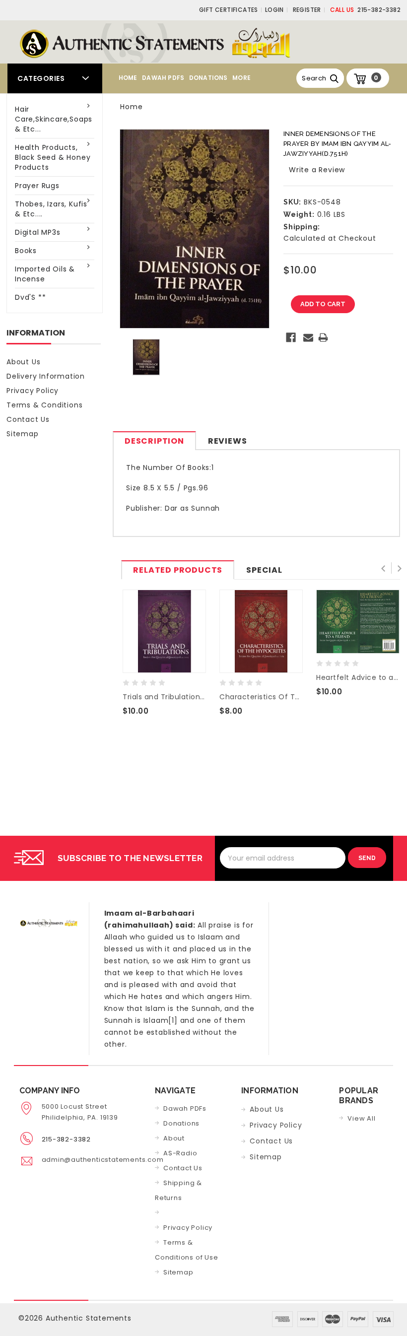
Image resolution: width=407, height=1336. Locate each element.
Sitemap (22, 434)
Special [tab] (264, 570)
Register (307, 9)
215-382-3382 (365, 9)
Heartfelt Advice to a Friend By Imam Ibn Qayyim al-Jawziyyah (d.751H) (358, 677)
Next (399, 568)
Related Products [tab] (177, 570)
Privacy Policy (32, 391)
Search (314, 78)
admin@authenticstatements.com (103, 1159)
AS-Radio (180, 1153)
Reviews (227, 441)
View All (361, 1118)
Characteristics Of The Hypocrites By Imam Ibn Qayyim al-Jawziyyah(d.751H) (261, 697)
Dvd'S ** (30, 297)
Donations (208, 77)
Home (128, 77)
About (174, 1138)
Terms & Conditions (44, 405)
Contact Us (28, 419)
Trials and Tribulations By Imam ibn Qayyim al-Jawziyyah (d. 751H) (164, 697)
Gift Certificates (228, 9)
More (241, 77)
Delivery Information (45, 376)
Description (154, 441)
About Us (23, 362)
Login (274, 9)
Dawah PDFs (163, 77)
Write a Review (317, 170)
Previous (385, 568)
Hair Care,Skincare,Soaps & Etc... (53, 119)
